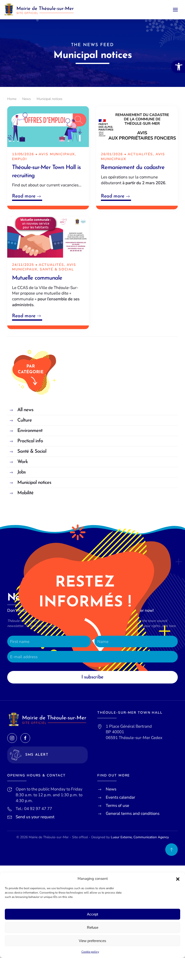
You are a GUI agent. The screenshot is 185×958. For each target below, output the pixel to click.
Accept (92, 914)
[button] (177, 878)
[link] (178, 66)
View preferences (92, 941)
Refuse (92, 927)
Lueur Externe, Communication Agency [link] (140, 837)
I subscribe (92, 677)
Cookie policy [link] (90, 952)
